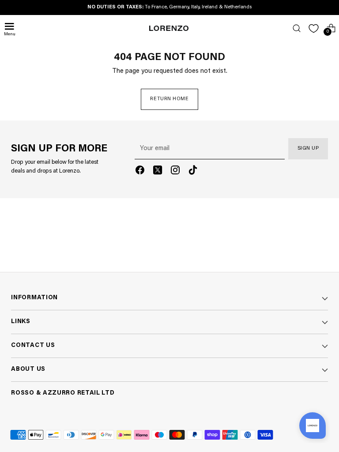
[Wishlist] (314, 28)
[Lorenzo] (169, 28)
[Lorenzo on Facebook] (140, 172)
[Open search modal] (296, 28)
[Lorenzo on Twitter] (157, 172)
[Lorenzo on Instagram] (175, 172)
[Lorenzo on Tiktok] (193, 172)
